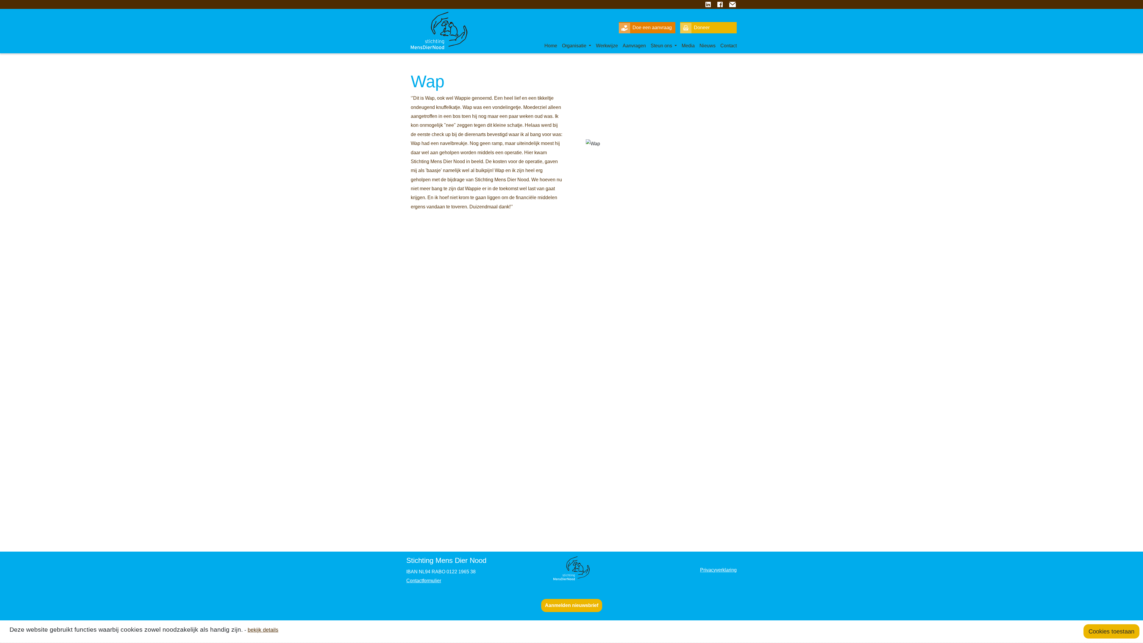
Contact (728, 45)
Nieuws (707, 45)
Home (550, 45)
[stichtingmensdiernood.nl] (434, 24)
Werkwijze (607, 45)
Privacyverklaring (718, 569)
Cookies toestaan (1111, 631)
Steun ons (662, 45)
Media (688, 45)
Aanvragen (634, 45)
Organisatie (575, 45)
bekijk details (263, 630)
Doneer (702, 27)
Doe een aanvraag (652, 27)
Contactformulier (423, 580)
